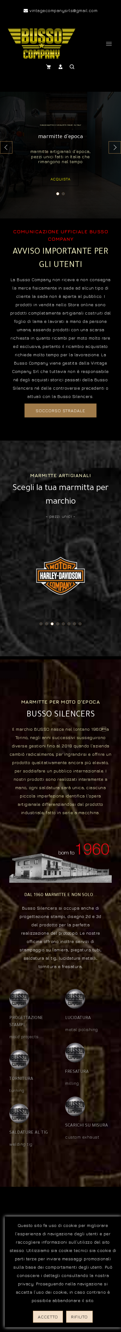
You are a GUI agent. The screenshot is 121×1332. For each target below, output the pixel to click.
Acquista (60, 179)
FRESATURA (77, 1072)
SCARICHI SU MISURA (86, 1125)
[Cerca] (72, 66)
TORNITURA (21, 1079)
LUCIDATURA (78, 1018)
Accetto (48, 1316)
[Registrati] (61, 66)
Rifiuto (79, 1316)
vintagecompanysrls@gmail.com (62, 10)
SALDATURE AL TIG (28, 1133)
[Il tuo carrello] (50, 66)
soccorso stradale (60, 410)
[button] (115, 147)
